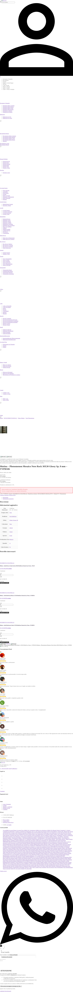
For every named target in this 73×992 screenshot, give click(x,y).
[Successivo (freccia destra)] (2, 960)
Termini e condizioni (7, 806)
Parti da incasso (59, 845)
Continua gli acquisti (6, 957)
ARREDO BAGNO (31, 833)
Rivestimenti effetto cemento (15, 858)
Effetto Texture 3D (13, 520)
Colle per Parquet (7, 307)
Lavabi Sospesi (6, 210)
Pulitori (4, 347)
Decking (2, 170)
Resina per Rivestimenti (8, 373)
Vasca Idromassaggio (7, 264)
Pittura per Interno (7, 364)
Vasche (1, 256)
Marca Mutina (21, 418)
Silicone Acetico (6, 323)
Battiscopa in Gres (7, 117)
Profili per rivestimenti (50, 854)
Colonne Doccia (6, 230)
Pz (10, 547)
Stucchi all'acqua (7, 866)
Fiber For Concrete (43, 839)
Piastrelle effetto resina (58, 849)
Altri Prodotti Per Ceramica (9, 833)
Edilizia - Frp (56, 836)
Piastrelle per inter (54, 850)
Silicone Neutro (6, 324)
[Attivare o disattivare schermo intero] (2, 959)
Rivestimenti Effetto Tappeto (46, 859)
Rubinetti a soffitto (65, 861)
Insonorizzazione (34, 841)
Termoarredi (2, 267)
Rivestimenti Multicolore (16, 861)
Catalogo (2, 495)
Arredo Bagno (3, 202)
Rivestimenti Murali (4, 144)
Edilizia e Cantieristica (14, 839)
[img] (3, 425)
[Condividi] (3, 959)
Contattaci (5, 809)
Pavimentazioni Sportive (45, 847)
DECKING (5, 836)
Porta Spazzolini (6, 198)
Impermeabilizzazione (5, 336)
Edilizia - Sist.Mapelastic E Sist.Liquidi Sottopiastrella (45, 838)
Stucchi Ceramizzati (23, 866)
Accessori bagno (3, 188)
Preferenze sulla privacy (8, 822)
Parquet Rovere (6, 161)
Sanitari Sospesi (6, 252)
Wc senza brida (28, 868)
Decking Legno (6, 172)
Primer (4, 308)
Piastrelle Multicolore (36, 850)
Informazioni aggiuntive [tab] (8, 498)
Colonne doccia (52, 835)
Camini (1, 390)
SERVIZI (5, 863)
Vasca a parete (35, 867)
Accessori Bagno (13, 830)
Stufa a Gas (5, 398)
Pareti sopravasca (64, 844)
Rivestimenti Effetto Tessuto (59, 859)
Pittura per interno (60, 852)
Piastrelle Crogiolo (7, 848)
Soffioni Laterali (6, 229)
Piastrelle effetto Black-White (39, 848)
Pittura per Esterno (7, 366)
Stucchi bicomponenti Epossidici (10, 322)
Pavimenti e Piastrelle (5, 103)
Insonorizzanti (20, 841)
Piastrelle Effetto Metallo (25, 849)
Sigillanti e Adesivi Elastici (30, 863)
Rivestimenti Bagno (4, 133)
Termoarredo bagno (65, 866)
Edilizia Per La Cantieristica (25, 839)
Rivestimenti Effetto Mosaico (9, 859)
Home (1, 418)
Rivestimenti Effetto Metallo (64, 858)
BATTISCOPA (40, 833)
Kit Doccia (5, 231)
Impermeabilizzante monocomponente (57, 840)
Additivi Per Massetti (52, 830)
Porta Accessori (6, 195)
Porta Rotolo (6, 193)
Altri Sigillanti (18, 833)
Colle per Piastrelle (7, 306)
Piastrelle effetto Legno (8, 108)
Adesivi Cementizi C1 (62, 830)
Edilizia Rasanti (35, 839)
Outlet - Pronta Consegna (54, 844)
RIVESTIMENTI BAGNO (9, 857)
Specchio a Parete (7, 205)
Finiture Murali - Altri (53, 839)
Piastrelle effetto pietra (48, 849)
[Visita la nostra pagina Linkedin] (4, 782)
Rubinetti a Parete (7, 221)
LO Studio (9, 824)
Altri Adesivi (70, 831)
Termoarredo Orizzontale (19, 867)
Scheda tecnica (12, 495)
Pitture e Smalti (3, 362)
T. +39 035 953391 (4, 768)
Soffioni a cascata (7, 864)
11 (10, 543)
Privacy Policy (6, 819)
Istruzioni (6, 495)
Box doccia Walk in (27, 834)
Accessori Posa (3, 342)
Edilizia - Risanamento (13, 838)
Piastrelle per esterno (45, 850)
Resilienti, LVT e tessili (35, 856)
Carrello (4, 805)
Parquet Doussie (6, 164)
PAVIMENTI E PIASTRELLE (20, 493)
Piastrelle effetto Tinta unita (24, 850)
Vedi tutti (8, 643)
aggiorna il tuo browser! (5, 991)
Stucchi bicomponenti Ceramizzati (10, 321)
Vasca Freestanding (7, 258)
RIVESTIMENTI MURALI (10, 418)
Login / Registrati (7, 804)
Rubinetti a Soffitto (7, 223)
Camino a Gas (6, 392)
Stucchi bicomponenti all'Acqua (10, 319)
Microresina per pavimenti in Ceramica (25, 844)
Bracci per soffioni (36, 834)
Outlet (1, 415)
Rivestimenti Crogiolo (21, 857)
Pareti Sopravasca (7, 248)
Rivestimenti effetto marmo (52, 858)
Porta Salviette (6, 190)
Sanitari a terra (47, 862)
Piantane (5, 199)
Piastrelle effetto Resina (8, 109)
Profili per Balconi (7, 329)
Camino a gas (56, 834)
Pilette (46, 852)
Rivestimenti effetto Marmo (9, 137)
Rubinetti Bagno (6, 219)
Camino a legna (63, 834)
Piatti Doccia (3, 235)
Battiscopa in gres (48, 833)
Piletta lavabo (41, 852)
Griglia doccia (39, 840)
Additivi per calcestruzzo (41, 830)
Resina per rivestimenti (55, 856)
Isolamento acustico (46, 841)
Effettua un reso (6, 808)
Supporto (53, 866)
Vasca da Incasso (6, 262)
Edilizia (51, 836)
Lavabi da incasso (11, 843)
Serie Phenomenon (30, 418)
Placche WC (10, 853)
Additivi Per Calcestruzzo (30, 830)
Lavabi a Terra (6, 214)
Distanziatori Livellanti (32, 836)
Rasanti (4, 309)
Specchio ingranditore (39, 864)
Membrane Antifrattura (57, 843)
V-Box (1, 289)
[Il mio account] (36, 75)
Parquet (69, 844)
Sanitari (1, 250)
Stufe (1, 396)
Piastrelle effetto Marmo (8, 107)
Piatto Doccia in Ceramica (20, 852)
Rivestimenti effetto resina (34, 859)
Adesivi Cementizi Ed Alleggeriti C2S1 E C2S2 (27, 831)
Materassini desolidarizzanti (37, 843)
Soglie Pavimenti (6, 333)
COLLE (21, 835)
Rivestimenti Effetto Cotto (28, 858)
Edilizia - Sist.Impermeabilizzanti (25, 838)
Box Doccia (2, 241)
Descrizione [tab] (5, 497)
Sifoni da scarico (20, 863)
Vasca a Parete (6, 260)
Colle (1, 303)
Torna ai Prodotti (13, 954)
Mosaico (5, 141)
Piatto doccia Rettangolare (9, 238)
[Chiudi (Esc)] (4, 959)
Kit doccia (53, 841)
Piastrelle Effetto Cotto (62, 848)
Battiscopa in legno (56, 833)
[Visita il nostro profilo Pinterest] (4, 785)
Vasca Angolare (6, 261)
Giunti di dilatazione (20, 840)
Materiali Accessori (47, 843)
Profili (1, 327)
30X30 (11, 528)
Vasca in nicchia (6, 868)
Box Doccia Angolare (8, 246)
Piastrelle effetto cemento (51, 848)
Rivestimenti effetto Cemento (9, 136)
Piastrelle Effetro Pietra (27, 848)
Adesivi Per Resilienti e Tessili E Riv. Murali (57, 831)
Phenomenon (63, 493)
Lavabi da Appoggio (7, 211)
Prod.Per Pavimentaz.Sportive (61, 853)
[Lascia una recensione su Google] (4, 788)
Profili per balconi (41, 854)
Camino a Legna (6, 393)
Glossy (11, 531)
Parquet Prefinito (4, 159)
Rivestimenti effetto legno (40, 858)
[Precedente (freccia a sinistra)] (0, 960)
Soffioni (4, 228)
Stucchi (1, 316)
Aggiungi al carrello (4, 582)
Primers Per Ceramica (49, 853)
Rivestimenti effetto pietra (22, 859)
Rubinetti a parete (57, 861)
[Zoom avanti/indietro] (0, 959)
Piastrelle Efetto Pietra (16, 848)
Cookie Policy (6, 821)
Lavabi (1, 208)
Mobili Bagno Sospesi (8, 204)
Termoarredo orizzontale (8, 274)
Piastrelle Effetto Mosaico (37, 849)
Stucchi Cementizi (7, 318)
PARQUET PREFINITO (36, 845)
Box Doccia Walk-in (7, 244)
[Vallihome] (3, 0)
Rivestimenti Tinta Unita (41, 861)
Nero (10, 512)
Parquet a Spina (6, 167)
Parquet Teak (6, 166)
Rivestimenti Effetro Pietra (57, 857)
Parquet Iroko (6, 165)
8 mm (10, 535)
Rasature (28, 856)
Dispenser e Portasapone (8, 197)
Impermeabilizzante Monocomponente (11, 338)
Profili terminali (58, 854)
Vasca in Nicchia (6, 265)
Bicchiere (63, 833)
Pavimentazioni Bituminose (16, 847)
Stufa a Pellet (6, 400)
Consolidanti (6, 311)
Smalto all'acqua (6, 367)
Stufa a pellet (45, 866)
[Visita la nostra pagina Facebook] (4, 776)
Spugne (4, 345)
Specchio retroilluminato (50, 864)
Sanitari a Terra (6, 254)
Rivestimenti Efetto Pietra (45, 857)
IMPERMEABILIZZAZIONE (10, 841)
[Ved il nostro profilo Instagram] (4, 779)
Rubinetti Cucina (6, 220)
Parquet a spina (6, 845)
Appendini (5, 191)
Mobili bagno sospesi (39, 844)
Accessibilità (6, 830)
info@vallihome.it (13, 768)
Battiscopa (2, 114)
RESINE (63, 856)
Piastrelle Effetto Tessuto (12, 850)
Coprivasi (64, 835)
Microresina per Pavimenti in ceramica (11, 374)
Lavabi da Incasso (7, 213)
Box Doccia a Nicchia (8, 245)
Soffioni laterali (14, 864)
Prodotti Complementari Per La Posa (23, 854)
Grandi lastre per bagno (30, 840)
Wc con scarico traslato (19, 868)
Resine (1, 369)
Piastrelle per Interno (7, 110)
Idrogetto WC (45, 840)
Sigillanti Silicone (41, 863)
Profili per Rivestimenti (8, 331)
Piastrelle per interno (32, 493)
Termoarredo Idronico (8, 272)
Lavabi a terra (63, 841)
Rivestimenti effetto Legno (9, 138)
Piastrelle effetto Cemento (8, 105)
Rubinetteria (2, 216)
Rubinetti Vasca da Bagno (9, 225)
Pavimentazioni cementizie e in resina (31, 847)
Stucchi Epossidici (32, 866)
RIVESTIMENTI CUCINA (32, 857)
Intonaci (4, 312)
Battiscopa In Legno (7, 118)
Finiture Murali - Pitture (63, 839)
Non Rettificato (12, 516)
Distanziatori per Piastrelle (9, 344)
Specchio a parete (30, 864)
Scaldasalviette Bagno (8, 271)
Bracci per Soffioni (7, 226)
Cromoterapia (6, 233)
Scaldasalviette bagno (63, 862)
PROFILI (34, 854)
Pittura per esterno (52, 852)
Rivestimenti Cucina (4, 143)
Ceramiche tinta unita (14, 835)
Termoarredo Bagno (7, 270)
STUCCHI (66, 864)
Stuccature (61, 864)
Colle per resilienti (44, 835)
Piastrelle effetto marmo (14, 849)
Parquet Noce (6, 162)
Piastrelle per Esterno (7, 112)
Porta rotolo (23, 853)
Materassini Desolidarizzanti (9, 339)
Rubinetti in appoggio (23, 862)
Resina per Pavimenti (7, 372)
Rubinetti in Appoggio (8, 224)
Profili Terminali (6, 332)
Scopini (4, 194)
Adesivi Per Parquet (42, 831)
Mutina (55, 493)
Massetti (5, 313)
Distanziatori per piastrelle (44, 836)
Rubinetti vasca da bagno (34, 862)
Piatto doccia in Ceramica (8, 239)
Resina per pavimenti (45, 856)
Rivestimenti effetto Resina (9, 139)
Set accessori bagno (12, 863)
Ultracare (27, 867)
